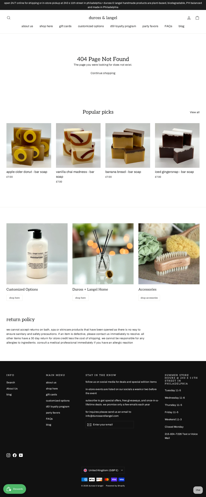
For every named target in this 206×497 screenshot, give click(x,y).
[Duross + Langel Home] (103, 253)
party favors (150, 26)
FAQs (168, 26)
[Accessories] (169, 253)
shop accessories (149, 297)
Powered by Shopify (115, 486)
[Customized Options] (37, 253)
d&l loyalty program (123, 26)
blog (181, 26)
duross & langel (103, 17)
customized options (91, 26)
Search (10, 382)
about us (27, 26)
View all (195, 112)
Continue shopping (103, 73)
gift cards (65, 26)
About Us (12, 388)
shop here (46, 26)
